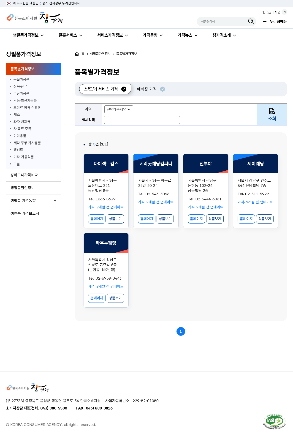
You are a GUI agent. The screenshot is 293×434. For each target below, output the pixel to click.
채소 (17, 114)
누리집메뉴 (278, 21)
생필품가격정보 (25, 35)
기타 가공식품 (24, 157)
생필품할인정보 (23, 188)
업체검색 (88, 120)
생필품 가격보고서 (25, 213)
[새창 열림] (274, 421)
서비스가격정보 (110, 35)
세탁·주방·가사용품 (27, 143)
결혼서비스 (68, 35)
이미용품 (20, 136)
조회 (272, 118)
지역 (88, 109)
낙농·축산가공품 (25, 100)
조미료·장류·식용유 (27, 108)
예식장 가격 (147, 89)
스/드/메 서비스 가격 (101, 89)
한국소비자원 (271, 12)
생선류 (18, 150)
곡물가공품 (22, 79)
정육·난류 (20, 86)
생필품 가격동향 (23, 200)
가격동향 (150, 35)
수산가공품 (22, 93)
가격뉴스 (185, 35)
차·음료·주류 (22, 129)
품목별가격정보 (23, 69)
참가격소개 (221, 35)
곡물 (17, 164)
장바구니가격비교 (24, 175)
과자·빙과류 (22, 122)
